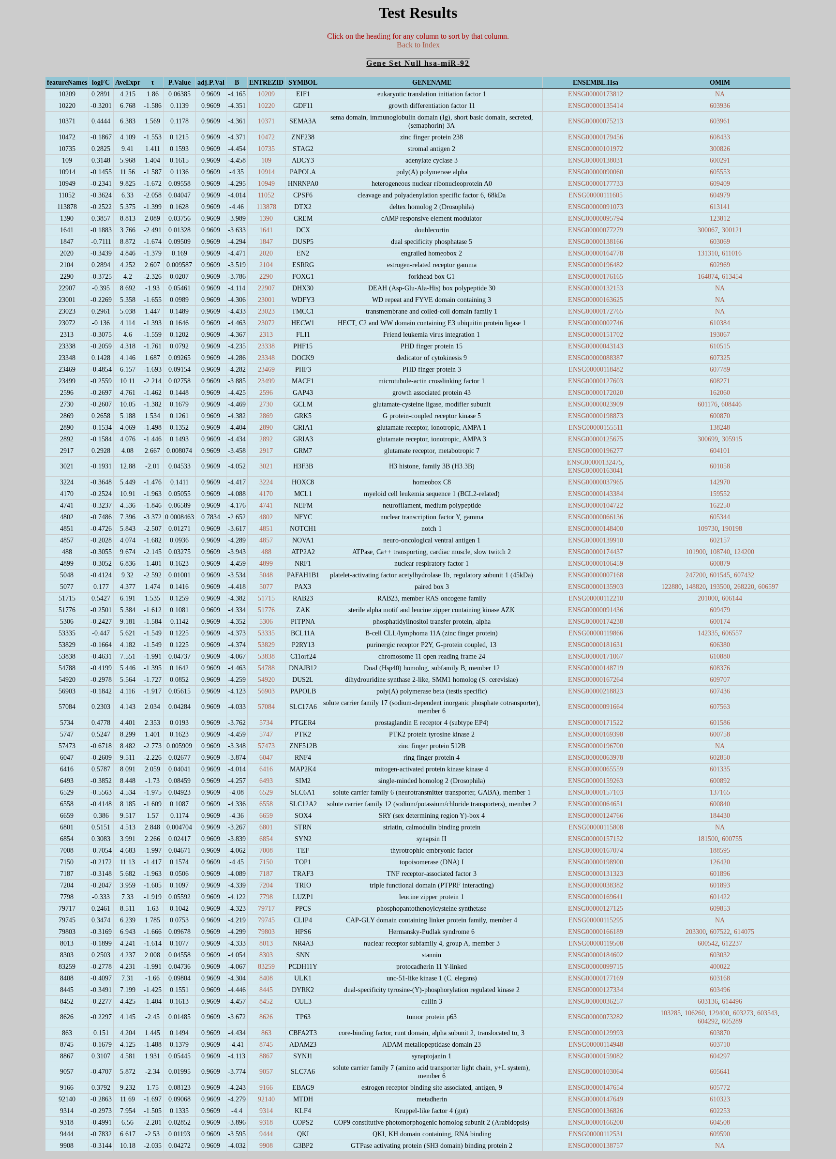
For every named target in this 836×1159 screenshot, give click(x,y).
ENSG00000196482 (595, 265)
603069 (720, 241)
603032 (720, 955)
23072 (266, 323)
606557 (732, 633)
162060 (720, 392)
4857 (266, 540)
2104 (266, 265)
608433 (720, 137)
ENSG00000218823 (595, 691)
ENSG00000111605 (595, 195)
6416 (266, 769)
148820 (696, 586)
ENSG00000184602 (595, 955)
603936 (720, 105)
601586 (720, 722)
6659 (266, 815)
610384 (720, 323)
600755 (732, 839)
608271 (720, 381)
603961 (720, 121)
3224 (266, 482)
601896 (720, 873)
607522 (720, 931)
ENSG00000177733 (595, 183)
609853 (720, 908)
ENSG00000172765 (595, 311)
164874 (708, 276)
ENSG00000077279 (595, 230)
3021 (266, 466)
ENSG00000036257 (595, 1001)
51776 (266, 610)
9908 (266, 1145)
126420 (720, 862)
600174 (720, 621)
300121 (732, 230)
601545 (720, 575)
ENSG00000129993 (595, 1033)
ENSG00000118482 (595, 369)
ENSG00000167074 (595, 850)
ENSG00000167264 (595, 679)
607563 (720, 706)
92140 (266, 1099)
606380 (720, 644)
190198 (732, 528)
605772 (720, 1087)
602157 (720, 540)
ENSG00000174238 (595, 621)
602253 (720, 1110)
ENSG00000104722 (595, 505)
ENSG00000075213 (595, 121)
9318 (266, 1122)
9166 (266, 1087)
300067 (708, 230)
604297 (720, 1056)
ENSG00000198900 (595, 862)
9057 (266, 1071)
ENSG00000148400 (595, 528)
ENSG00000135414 (595, 105)
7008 (266, 850)
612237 (732, 943)
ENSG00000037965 (595, 482)
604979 (720, 195)
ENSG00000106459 (595, 563)
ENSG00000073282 (595, 1017)
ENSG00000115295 (595, 920)
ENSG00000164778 (595, 253)
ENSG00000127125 (595, 908)
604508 (720, 1122)
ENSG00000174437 (595, 552)
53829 (266, 644)
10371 (266, 121)
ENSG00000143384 (595, 493)
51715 (266, 598)
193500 (720, 586)
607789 (720, 369)
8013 (266, 943)
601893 (720, 885)
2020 (266, 253)
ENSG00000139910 (595, 540)
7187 (266, 873)
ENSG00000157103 (595, 792)
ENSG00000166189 (595, 931)
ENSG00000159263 (595, 780)
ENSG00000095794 (595, 218)
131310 (708, 253)
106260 (695, 1013)
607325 (720, 357)
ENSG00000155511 (595, 427)
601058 (720, 466)
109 (266, 160)
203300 (696, 931)
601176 (707, 404)
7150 (266, 862)
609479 (720, 610)
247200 (696, 575)
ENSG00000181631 (595, 644)
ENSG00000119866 (595, 633)
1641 (266, 230)
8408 (266, 978)
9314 (266, 1110)
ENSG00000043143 (595, 346)
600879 (720, 563)
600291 (720, 160)
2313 (266, 334)
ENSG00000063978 (595, 757)
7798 (266, 897)
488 (266, 552)
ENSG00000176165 (595, 276)
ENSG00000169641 (595, 897)
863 (266, 1033)
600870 (720, 416)
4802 (266, 517)
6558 (266, 804)
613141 (720, 207)
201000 (708, 598)
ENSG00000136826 (595, 1110)
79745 (266, 920)
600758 (720, 734)
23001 (266, 299)
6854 (266, 839)
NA (720, 94)
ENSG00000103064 (595, 1071)
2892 (266, 439)
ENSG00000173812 (595, 94)
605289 (732, 1021)
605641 (720, 1071)
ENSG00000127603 (595, 381)
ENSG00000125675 (595, 439)
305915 (732, 439)
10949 (266, 183)
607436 (720, 691)
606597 (768, 586)
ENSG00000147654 (595, 1087)
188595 (720, 850)
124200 (744, 552)
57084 (266, 706)
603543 (767, 1013)
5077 (266, 586)
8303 (266, 955)
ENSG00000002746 (595, 323)
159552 (720, 493)
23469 (266, 369)
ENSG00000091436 (595, 610)
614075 (744, 931)
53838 (266, 656)
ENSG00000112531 (595, 1134)
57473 (266, 746)
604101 (720, 450)
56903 (266, 691)
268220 (744, 586)
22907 (266, 288)
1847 (266, 241)
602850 (720, 757)
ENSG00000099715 (595, 966)
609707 (720, 679)
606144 (732, 598)
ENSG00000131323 (595, 873)
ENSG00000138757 (595, 1145)
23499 (266, 381)
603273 (743, 1013)
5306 (266, 621)
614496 (732, 1001)
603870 (720, 1033)
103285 (670, 1013)
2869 (266, 416)
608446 (731, 404)
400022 (720, 966)
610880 (720, 656)
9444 (266, 1134)
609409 (720, 183)
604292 (708, 1021)
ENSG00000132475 (594, 462)
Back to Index (418, 45)
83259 (266, 966)
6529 (266, 792)
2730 (266, 404)
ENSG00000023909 (595, 404)
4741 (266, 505)
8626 (266, 1017)
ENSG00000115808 (595, 827)
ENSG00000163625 (595, 299)
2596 (266, 392)
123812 (720, 218)
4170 (266, 493)
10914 (266, 172)
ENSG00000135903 (595, 586)
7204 (266, 885)
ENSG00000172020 (595, 392)
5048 (266, 575)
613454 (732, 276)
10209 (266, 94)
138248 (720, 427)
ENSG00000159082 (595, 1056)
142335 (708, 633)
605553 (720, 172)
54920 (266, 679)
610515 (720, 346)
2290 (266, 276)
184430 (720, 815)
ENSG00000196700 (595, 746)
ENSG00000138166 (595, 241)
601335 (720, 769)
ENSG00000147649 (595, 1099)
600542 (708, 943)
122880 (671, 586)
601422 (720, 897)
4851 (266, 528)
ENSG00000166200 (595, 1122)
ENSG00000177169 (595, 978)
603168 (720, 978)
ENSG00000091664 (595, 706)
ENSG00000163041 (595, 470)
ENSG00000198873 (595, 416)
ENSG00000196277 (595, 450)
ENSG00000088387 (595, 357)
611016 (732, 253)
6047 (266, 757)
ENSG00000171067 (595, 656)
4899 (266, 563)
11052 (266, 195)
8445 (266, 989)
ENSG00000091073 (595, 207)
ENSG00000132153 (595, 288)
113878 (266, 207)
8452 (266, 1001)
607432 (744, 575)
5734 (266, 722)
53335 (266, 633)
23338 (266, 346)
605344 (720, 517)
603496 (720, 989)
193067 (720, 334)
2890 (266, 427)
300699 (708, 439)
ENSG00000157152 (595, 839)
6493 (266, 780)
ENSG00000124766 (595, 815)
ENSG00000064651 (595, 804)
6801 (266, 827)
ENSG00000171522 (595, 722)
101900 (696, 552)
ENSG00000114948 (595, 1044)
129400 (719, 1013)
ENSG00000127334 (595, 989)
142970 (720, 482)
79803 (266, 931)
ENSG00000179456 (595, 137)
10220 (266, 105)
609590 (720, 1134)
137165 (720, 792)
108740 (720, 552)
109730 (708, 528)
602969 (720, 265)
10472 (266, 137)
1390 (266, 218)
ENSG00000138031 (595, 160)
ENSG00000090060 (595, 172)
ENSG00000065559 (595, 769)
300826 (720, 148)
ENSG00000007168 (595, 575)
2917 (266, 450)
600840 (720, 804)
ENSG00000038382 (595, 885)
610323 (720, 1099)
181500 (708, 839)
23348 (266, 357)
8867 (266, 1056)
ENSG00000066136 (595, 517)
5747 (266, 734)
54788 (266, 668)
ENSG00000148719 (595, 668)
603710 (720, 1044)
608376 (720, 668)
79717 (266, 908)
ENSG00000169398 (595, 734)
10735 (266, 148)
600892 (720, 780)
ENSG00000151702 (595, 334)
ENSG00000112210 (595, 598)
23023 (266, 311)
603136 (708, 1001)
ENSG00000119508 (595, 943)
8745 (266, 1044)
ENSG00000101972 (595, 148)
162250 (720, 505)
